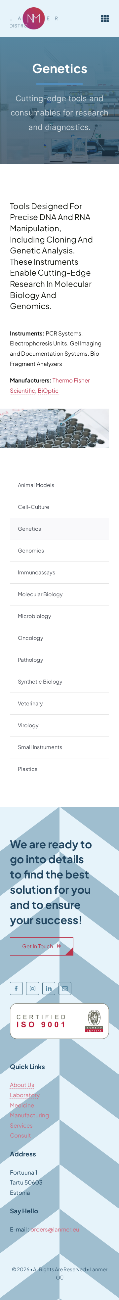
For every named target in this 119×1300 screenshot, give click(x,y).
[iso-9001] (59, 1005)
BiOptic (48, 390)
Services (21, 1125)
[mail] (65, 988)
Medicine (22, 1105)
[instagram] (32, 988)
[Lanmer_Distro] (34, 10)
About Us (22, 1084)
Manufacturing (29, 1115)
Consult (20, 1135)
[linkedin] (48, 988)
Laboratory (25, 1094)
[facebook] (16, 988)
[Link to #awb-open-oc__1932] (105, 18)
